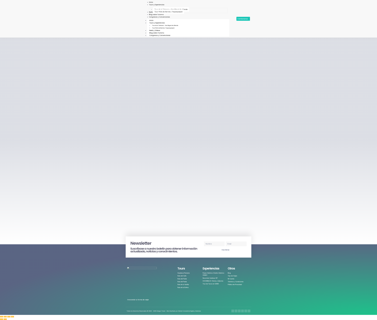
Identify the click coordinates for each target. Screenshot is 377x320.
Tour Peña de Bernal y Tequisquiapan (163, 28)
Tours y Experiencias (157, 23)
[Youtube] (242, 311)
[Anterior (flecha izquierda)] (1, 319)
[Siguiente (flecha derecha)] (5, 319)
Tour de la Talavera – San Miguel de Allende (165, 25)
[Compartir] (8, 316)
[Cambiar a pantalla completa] (5, 316)
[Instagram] (236, 311)
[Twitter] (239, 311)
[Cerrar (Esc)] (12, 316)
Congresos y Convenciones (159, 35)
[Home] (249, 311)
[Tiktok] (245, 311)
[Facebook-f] (232, 311)
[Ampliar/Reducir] (1, 316)
